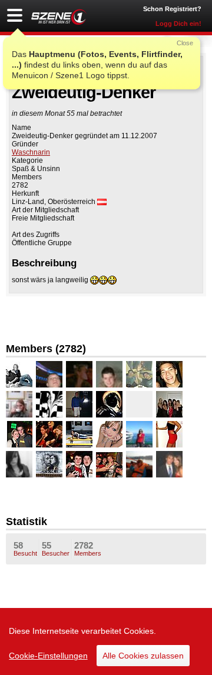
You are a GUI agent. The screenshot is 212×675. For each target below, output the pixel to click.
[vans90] (19, 434)
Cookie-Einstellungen (48, 655)
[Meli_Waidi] (109, 404)
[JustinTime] (169, 374)
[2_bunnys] (169, 434)
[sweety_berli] (49, 464)
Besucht (25, 548)
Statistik (26, 521)
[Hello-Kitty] (19, 404)
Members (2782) (46, 349)
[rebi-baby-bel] (49, 404)
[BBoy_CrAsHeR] (109, 464)
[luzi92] (79, 404)
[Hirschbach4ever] (109, 374)
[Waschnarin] (19, 374)
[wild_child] (139, 434)
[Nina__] (169, 464)
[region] (106, 641)
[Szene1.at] (58, 17)
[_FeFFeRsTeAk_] (109, 434)
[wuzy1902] (79, 374)
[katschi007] (79, 434)
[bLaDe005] (79, 464)
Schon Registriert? (172, 8)
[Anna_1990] (49, 434)
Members (87, 548)
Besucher (55, 548)
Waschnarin (31, 152)
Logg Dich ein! (178, 23)
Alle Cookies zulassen (143, 655)
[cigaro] (139, 374)
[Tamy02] (139, 464)
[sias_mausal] (169, 404)
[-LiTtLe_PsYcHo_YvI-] (139, 404)
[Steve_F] (49, 374)
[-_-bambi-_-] (19, 464)
